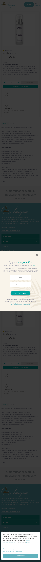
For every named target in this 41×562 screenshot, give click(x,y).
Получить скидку (21, 293)
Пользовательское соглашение (12, 551)
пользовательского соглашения (20, 304)
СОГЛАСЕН (21, 556)
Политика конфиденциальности (12, 549)
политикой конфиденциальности (14, 303)
